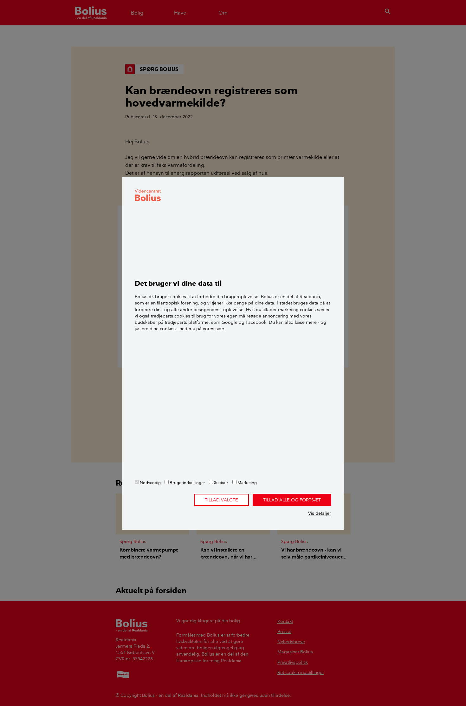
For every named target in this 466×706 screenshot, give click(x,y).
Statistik (221, 482)
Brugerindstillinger (187, 482)
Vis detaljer (319, 513)
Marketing (246, 482)
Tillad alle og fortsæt (292, 500)
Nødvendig (150, 482)
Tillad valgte (221, 500)
